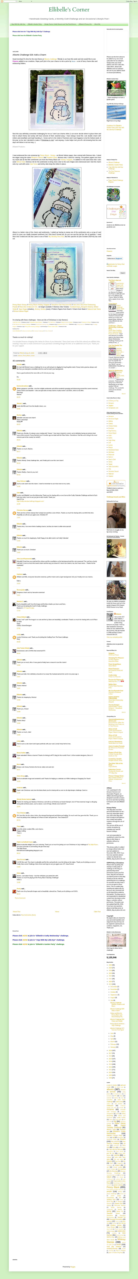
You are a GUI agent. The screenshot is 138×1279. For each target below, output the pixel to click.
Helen (19, 873)
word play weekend (114, 1246)
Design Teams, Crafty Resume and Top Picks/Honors (60, 24)
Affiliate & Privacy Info (85, 24)
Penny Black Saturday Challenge (32, 326)
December (113, 986)
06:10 (18, 853)
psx (120, 1197)
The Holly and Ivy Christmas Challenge (21, 324)
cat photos (118, 1103)
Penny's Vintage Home (116, 776)
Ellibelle (19, 430)
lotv (124, 1161)
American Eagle (113, 418)
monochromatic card (112, 1175)
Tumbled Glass (52, 157)
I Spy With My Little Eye (18, 24)
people (109, 1191)
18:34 (18, 806)
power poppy (116, 1195)
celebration (110, 1105)
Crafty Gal (15, 322)
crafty (19, 634)
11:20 (18, 793)
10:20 (18, 781)
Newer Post (16, 911)
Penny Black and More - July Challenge (117, 1024)
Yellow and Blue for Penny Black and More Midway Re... (116, 1014)
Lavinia (116, 1155)
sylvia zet (117, 1221)
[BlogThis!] (41, 353)
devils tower (118, 1119)
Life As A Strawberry (115, 741)
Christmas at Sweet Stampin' (36, 322)
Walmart (110, 474)
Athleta (110, 421)
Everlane (111, 428)
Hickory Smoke (40, 309)
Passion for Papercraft (116, 679)
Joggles (110, 405)
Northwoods (110, 1179)
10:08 (18, 700)
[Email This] (39, 353)
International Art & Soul (63, 324)
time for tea (121, 1223)
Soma (110, 462)
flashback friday (112, 1139)
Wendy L (20, 403)
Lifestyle (109, 1161)
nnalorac (20, 787)
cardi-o (108, 1103)
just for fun (110, 1153)
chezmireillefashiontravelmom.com (116, 720)
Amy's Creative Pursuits (116, 746)
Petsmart (111, 454)
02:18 (18, 379)
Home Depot (112, 433)
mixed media (117, 1167)
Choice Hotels (112, 426)
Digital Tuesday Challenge (116, 1126)
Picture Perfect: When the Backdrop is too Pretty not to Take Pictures (116, 724)
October (113, 992)
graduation (116, 1145)
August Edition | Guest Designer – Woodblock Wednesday (115, 708)
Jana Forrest (21, 859)
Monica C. (20, 601)
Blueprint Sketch (37, 157)
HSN (109, 435)
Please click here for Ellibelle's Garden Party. (27, 35)
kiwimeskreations (22, 386)
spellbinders (110, 1209)
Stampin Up (121, 1217)
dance (111, 1119)
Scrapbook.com (113, 408)
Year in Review (120, 1250)
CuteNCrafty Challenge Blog (42, 324)
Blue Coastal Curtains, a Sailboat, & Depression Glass (116, 779)
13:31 (18, 529)
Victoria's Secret (113, 471)
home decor (121, 1147)
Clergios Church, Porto (115, 760)
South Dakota (116, 1207)
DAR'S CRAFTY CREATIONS (114, 697)
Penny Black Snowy (20, 305)
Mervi (18, 764)
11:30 (18, 504)
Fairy (108, 1137)
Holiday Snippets (66, 159)
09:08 (18, 642)
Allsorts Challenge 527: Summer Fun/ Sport (117, 1029)
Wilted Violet (21, 162)
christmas (110, 1109)
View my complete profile (114, 637)
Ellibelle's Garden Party (35, 24)
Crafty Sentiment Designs (66, 322)
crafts (117, 1113)
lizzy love (118, 1161)
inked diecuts (119, 1151)
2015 (110, 1058)
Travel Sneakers (119, 1229)
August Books (113, 766)
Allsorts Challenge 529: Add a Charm (117, 1009)
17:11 (18, 746)
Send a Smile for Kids (53, 326)
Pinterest (109, 251)
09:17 (18, 451)
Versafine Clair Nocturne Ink (61, 305)
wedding (114, 1233)
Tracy (18, 826)
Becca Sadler (21, 752)
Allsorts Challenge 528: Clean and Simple (117, 1020)
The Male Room (51, 322)
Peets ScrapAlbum (115, 664)
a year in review (112, 1085)
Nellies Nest (112, 684)
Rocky (19, 888)
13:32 (18, 541)
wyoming (111, 1250)
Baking (116, 1097)
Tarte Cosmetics (113, 466)
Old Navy (111, 452)
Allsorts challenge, (50, 59)
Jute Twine (33, 164)
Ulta (109, 469)
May (112, 1036)
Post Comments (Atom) (28, 915)
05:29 (18, 424)
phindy (120, 1191)
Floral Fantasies (114, 668)
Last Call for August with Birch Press (120, 285)
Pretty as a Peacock (114, 676)
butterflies (109, 1099)
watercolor (121, 1231)
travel (120, 1227)
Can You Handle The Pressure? (115, 346)
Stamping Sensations (116, 1219)
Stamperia (110, 1215)
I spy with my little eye (116, 1149)
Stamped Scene (113, 1213)
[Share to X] (43, 353)
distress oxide (111, 1129)
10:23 (18, 835)
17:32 (18, 628)
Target (110, 464)
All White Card (119, 1087)
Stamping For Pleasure (116, 658)
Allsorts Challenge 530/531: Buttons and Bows (117, 1004)
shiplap (109, 1205)
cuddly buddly (121, 1117)
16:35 (18, 882)
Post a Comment (20, 898)
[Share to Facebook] (44, 353)
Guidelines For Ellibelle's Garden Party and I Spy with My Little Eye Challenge (115, 127)
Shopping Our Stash (86, 322)
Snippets (111, 653)
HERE (25, 936)
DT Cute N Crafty (28, 608)
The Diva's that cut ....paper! (115, 281)
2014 (110, 1061)
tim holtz (114, 1223)
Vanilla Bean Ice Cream (116, 743)
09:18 (18, 463)
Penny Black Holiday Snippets (39, 305)
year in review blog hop (116, 1252)
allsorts (20, 355)
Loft (109, 442)
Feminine (120, 1137)
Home (57, 911)
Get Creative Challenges (38, 330)
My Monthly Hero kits (56, 236)
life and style (118, 1159)
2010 (110, 1072)
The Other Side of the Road (116, 764)
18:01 (18, 758)
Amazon (111, 403)
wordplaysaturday (112, 1248)
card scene (119, 1101)
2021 (110, 978)
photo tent (122, 1193)
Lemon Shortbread (17, 331)
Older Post (97, 911)
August (112, 997)
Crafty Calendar (80, 324)
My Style (121, 1175)
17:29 (18, 610)
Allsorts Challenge (114, 162)
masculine (109, 1165)
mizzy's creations (111, 1169)
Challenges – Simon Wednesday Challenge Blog (116, 327)
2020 (110, 981)
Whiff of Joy (110, 1237)
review (121, 1199)
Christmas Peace (114, 655)
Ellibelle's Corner (69, 9)
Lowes (110, 445)
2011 (110, 1069)
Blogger (72, 1267)
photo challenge (111, 1193)
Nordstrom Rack (113, 450)
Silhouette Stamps (119, 1205)
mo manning (122, 1169)
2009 (110, 1075)
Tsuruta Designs (114, 705)
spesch (120, 1209)
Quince (110, 457)
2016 (110, 1056)
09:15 (18, 440)
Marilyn (19, 415)
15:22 (18, 583)
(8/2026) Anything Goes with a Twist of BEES (119, 352)
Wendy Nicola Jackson (24, 799)
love (111, 1163)
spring (109, 1211)
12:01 (18, 517)
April (112, 1039)
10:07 (18, 676)
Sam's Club (112, 459)
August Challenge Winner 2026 (120, 307)
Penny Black (26, 355)
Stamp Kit (119, 1211)
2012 (110, 1067)
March (112, 1041)
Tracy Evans (111, 1227)
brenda (19, 364)
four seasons (115, 1141)
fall (113, 1137)
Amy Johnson (21, 481)
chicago (121, 1107)
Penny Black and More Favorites (115, 1189)
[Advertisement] (47, 43)
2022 (110, 976)
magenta (120, 1163)
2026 (110, 965)
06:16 (18, 820)
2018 (110, 1050)
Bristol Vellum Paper (21, 311)
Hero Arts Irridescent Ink (28, 307)
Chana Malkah (21, 617)
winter (33, 355)
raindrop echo (111, 1199)
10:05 (18, 665)
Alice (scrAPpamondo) (24, 558)
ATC (115, 1095)
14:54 (18, 568)
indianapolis (110, 1151)
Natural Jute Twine (94, 309)
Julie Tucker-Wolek (23, 648)
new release (119, 1177)
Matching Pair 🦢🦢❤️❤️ (116, 681)
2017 (110, 1053)
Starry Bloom (112, 665)
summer (109, 1221)
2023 (110, 973)
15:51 (18, 595)
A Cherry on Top (113, 400)
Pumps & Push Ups (115, 752)
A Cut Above (113, 303)
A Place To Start (48, 330)
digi (115, 1121)
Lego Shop (111, 440)
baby (121, 1095)
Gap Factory (112, 430)
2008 (110, 1078)
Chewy (110, 423)
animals (113, 1092)
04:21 (18, 769)
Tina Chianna (21, 813)
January (113, 1047)
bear (122, 1097)
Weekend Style (120, 1235)
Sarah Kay (110, 1201)
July (111, 1000)
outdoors (118, 1179)
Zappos (110, 476)
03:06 (18, 409)
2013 (110, 1064)
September (114, 995)
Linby (18, 741)
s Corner (19, 322)
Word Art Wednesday (116, 370)
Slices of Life (113, 729)
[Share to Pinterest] (46, 353)
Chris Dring (20, 776)
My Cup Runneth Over (116, 690)
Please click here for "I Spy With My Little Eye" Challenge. (31, 31)
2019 (110, 984)
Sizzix (73, 61)
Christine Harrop (22, 510)
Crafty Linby (113, 675)
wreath (123, 1248)
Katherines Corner (115, 769)
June (112, 1033)
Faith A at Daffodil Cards (25, 842)
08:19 (18, 894)
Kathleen (20, 574)
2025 (110, 968)
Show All (123, 393)
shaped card (118, 1203)
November (113, 989)
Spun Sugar (23, 309)
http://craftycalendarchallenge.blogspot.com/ (30, 501)
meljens (117, 1165)
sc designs (119, 1201)
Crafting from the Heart (27, 330)
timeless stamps (116, 1225)
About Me (97, 24)
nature (109, 1177)
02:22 (18, 397)
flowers (122, 1139)
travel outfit (109, 1229)
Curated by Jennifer (115, 759)
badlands (109, 1097)
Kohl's (110, 438)
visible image (110, 1231)
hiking (114, 1147)
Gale (18, 492)
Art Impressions (117, 1094)
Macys (110, 447)
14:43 (18, 867)
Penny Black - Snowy (47, 155)
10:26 (18, 486)
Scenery (109, 1203)
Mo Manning (113, 1171)
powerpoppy (110, 1197)
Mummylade (21, 590)
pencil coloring (118, 1185)
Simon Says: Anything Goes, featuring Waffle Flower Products (115, 332)
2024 (110, 970)
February (113, 1044)
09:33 (18, 653)
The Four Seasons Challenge (114, 172)
